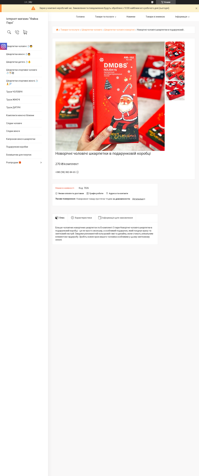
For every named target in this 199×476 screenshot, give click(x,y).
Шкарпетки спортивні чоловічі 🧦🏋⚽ (21, 71)
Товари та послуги (104, 16)
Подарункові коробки (17, 147)
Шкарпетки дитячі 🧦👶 (18, 62)
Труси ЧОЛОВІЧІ (14, 91)
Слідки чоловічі (14, 123)
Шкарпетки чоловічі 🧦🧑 (19, 46)
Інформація (181, 16)
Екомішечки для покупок (18, 154)
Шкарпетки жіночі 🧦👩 (18, 54)
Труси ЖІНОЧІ (13, 99)
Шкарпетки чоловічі (92, 30)
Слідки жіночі (13, 131)
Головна (80, 16)
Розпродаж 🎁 (13, 162)
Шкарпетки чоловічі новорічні (119, 30)
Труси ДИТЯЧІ (13, 107)
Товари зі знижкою (155, 16)
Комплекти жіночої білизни (20, 115)
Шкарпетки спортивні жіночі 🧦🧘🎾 (22, 82)
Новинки (131, 16)
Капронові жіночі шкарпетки (20, 139)
